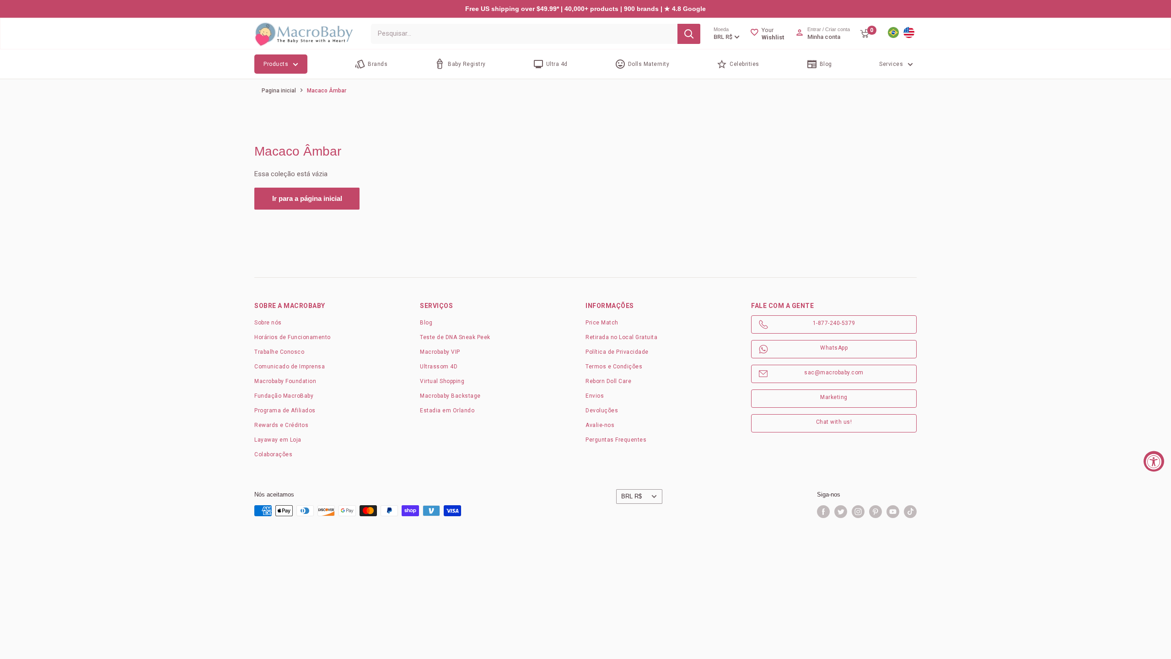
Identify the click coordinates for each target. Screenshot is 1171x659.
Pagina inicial (279, 90)
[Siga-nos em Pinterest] (875, 511)
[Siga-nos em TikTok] (910, 511)
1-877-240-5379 (834, 323)
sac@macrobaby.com (834, 372)
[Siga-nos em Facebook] (823, 511)
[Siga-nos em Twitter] (840, 511)
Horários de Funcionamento (292, 337)
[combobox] (524, 34)
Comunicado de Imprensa (289, 366)
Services (891, 64)
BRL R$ (631, 496)
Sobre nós (268, 322)
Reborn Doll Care (608, 381)
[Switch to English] (908, 33)
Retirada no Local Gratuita (621, 337)
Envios (595, 396)
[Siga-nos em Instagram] (858, 511)
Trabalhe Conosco (279, 352)
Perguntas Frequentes (616, 440)
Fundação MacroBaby (283, 396)
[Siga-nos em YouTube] (892, 511)
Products (275, 64)
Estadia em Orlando (447, 410)
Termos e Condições (614, 366)
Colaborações (273, 454)
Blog (426, 322)
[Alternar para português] (893, 33)
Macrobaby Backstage (450, 396)
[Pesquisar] (688, 34)
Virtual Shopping (442, 381)
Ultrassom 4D (438, 366)
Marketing (834, 397)
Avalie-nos (600, 425)
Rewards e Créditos (281, 425)
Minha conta (823, 36)
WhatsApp (834, 348)
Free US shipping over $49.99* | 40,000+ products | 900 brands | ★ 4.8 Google (585, 8)
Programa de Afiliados (285, 410)
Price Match (602, 322)
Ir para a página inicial (307, 198)
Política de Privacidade (617, 352)
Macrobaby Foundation (285, 381)
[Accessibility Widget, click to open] (1154, 461)
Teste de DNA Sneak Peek (455, 337)
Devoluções (602, 410)
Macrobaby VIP (440, 352)
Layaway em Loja (277, 440)
